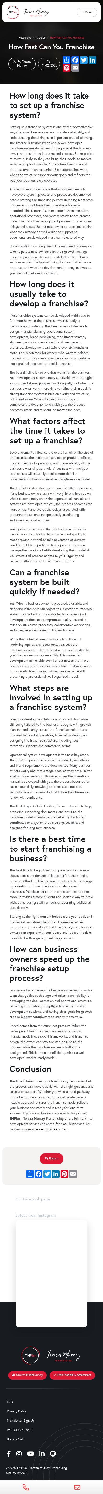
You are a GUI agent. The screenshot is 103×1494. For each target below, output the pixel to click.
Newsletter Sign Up (21, 1420)
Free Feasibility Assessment (74, 1375)
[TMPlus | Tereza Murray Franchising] (27, 8)
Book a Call (15, 1439)
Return (53, 1158)
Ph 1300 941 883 (19, 1429)
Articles (40, 37)
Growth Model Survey (29, 1375)
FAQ (10, 1402)
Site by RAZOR (17, 1473)
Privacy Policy (17, 1411)
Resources (25, 37)
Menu (88, 12)
